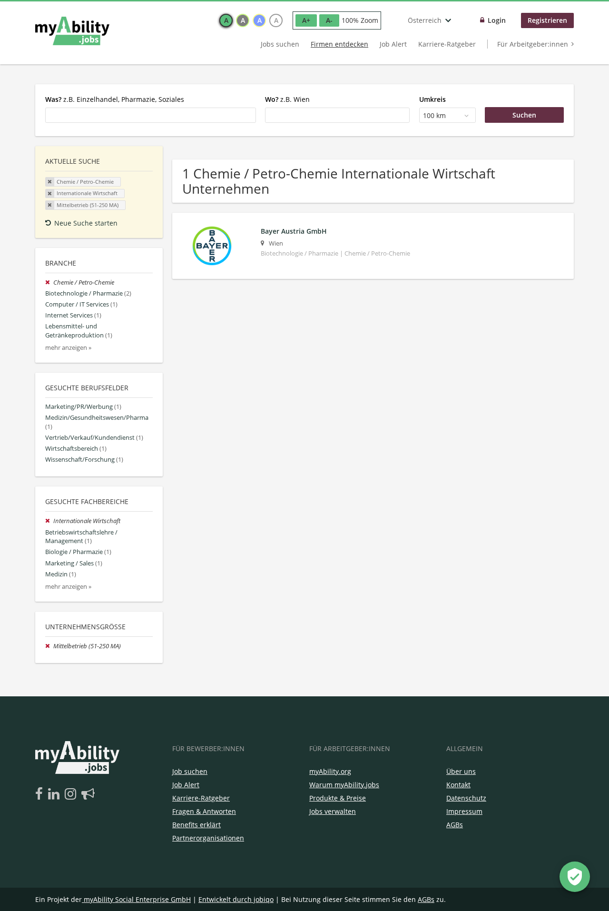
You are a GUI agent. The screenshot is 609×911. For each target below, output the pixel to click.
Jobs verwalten (332, 811)
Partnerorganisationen (208, 837)
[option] (226, 20)
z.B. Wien (287, 99)
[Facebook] (40, 794)
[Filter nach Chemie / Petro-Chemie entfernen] (49, 282)
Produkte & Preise (337, 797)
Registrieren (547, 20)
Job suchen (189, 771)
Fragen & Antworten (204, 811)
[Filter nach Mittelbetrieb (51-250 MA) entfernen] (49, 646)
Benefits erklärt (196, 824)
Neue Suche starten (86, 223)
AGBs (454, 824)
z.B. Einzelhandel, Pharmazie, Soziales (114, 99)
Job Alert (393, 44)
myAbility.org (330, 771)
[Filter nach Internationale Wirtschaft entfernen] (49, 521)
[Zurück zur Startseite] (72, 31)
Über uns (461, 771)
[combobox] (150, 115)
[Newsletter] (88, 794)
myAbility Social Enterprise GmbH (137, 899)
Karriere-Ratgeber (447, 44)
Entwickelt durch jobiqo (236, 899)
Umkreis (432, 99)
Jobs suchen (280, 44)
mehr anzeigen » (68, 348)
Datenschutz (466, 797)
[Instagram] (72, 794)
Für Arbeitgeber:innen (532, 44)
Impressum (464, 811)
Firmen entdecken (339, 44)
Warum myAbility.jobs (344, 784)
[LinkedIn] (55, 794)
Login (497, 20)
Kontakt (458, 784)
